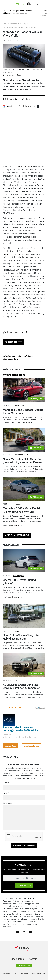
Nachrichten (14, 24)
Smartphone (23, 254)
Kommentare (12, 99)
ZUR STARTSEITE (13, 342)
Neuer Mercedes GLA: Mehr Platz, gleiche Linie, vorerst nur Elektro (23, 461)
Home (5, 24)
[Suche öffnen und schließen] (37, 4)
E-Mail (5, 783)
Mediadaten (17, 959)
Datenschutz (24, 974)
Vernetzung (8, 254)
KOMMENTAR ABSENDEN (24, 845)
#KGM (15, 680)
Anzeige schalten (31, 746)
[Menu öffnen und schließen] (4, 3)
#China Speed (18, 576)
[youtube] (17, 932)
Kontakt (33, 959)
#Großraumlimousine (12, 356)
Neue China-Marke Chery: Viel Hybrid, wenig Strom (21, 637)
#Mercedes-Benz (10, 359)
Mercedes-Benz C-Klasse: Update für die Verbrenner (23, 411)
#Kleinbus (28, 356)
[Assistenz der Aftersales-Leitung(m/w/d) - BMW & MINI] (9, 720)
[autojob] (39, 708)
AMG (5, 221)
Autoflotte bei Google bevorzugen (21, 106)
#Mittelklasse (18, 406)
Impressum (7, 974)
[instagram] (24, 932)
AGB (15, 974)
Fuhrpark (25, 24)
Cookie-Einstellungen (38, 974)
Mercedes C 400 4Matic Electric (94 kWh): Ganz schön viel (22, 510)
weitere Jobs (10, 746)
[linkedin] (30, 932)
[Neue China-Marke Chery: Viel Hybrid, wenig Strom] (24, 616)
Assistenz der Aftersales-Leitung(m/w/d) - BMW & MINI (21, 729)
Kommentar (7, 803)
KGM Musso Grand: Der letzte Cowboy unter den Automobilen (21, 686)
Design (29, 237)
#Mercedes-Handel (20, 455)
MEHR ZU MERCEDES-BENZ (17, 535)
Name (5, 793)
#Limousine (17, 504)
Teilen (28, 99)
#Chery (16, 631)
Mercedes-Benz (25, 166)
